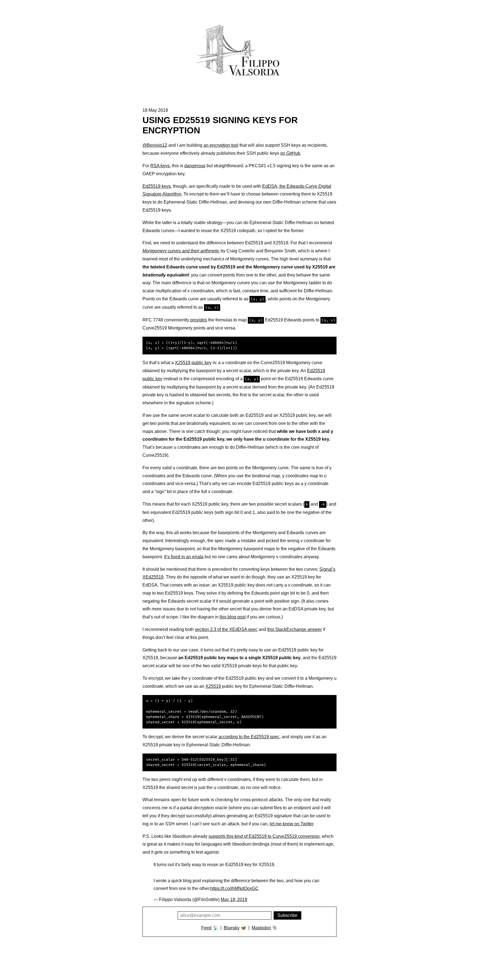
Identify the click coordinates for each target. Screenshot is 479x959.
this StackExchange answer (294, 629)
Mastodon (261, 927)
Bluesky (232, 927)
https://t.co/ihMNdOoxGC (234, 888)
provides (198, 320)
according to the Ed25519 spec (248, 736)
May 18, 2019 (234, 899)
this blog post (233, 617)
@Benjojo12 (154, 145)
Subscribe (287, 915)
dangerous (194, 165)
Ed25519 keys (156, 186)
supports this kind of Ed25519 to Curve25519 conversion (264, 836)
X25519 (213, 686)
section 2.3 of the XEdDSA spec (226, 629)
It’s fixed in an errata (183, 556)
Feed (206, 927)
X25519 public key (193, 362)
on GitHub (290, 153)
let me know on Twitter (291, 823)
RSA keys (160, 165)
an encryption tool (220, 145)
